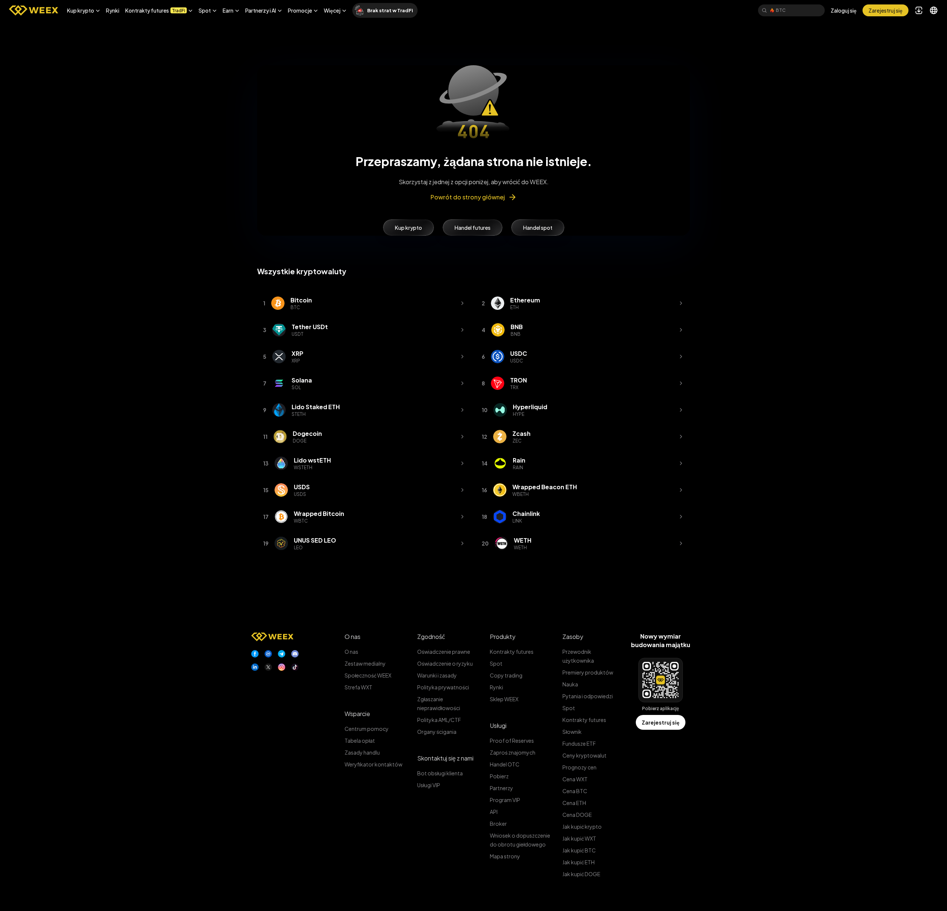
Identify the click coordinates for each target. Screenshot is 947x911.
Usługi (498, 725)
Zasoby (572, 636)
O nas (352, 636)
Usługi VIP (428, 785)
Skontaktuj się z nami (445, 758)
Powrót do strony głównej (468, 197)
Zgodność (431, 636)
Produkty (502, 636)
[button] (83, 10)
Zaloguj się (844, 10)
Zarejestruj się (660, 722)
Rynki (112, 10)
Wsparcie (357, 714)
